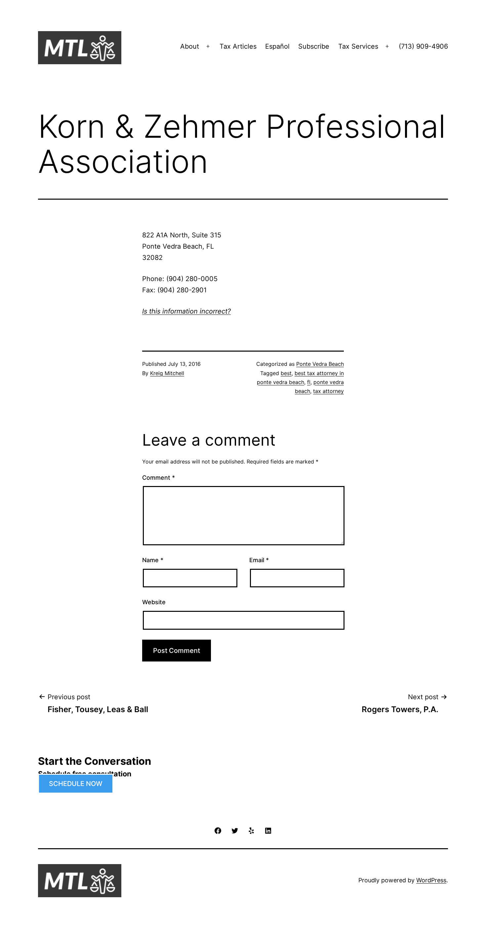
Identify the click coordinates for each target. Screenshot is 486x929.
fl (308, 382)
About (189, 46)
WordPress (431, 880)
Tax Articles (238, 46)
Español (277, 46)
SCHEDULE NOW (75, 784)
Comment (158, 477)
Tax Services (358, 46)
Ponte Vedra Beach (320, 364)
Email (259, 560)
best (286, 373)
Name (152, 560)
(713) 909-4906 (423, 46)
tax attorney (328, 391)
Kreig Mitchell (167, 373)
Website (154, 602)
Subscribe (313, 46)
